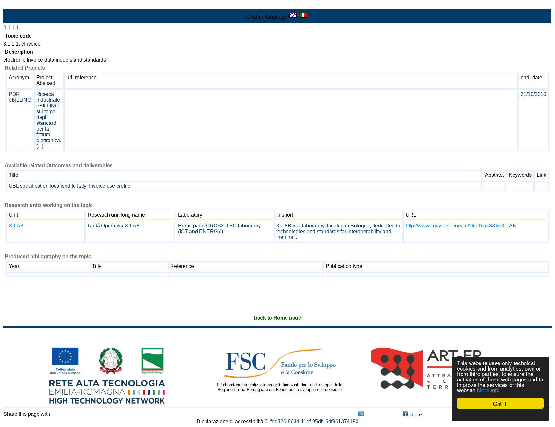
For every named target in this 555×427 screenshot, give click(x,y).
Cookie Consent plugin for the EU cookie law (500, 414)
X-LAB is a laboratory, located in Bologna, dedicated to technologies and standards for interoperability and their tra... (338, 231)
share (415, 414)
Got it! (500, 403)
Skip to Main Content (26, 5)
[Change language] (298, 17)
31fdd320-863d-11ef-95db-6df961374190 (311, 421)
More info (488, 390)
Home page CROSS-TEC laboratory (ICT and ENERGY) (219, 228)
